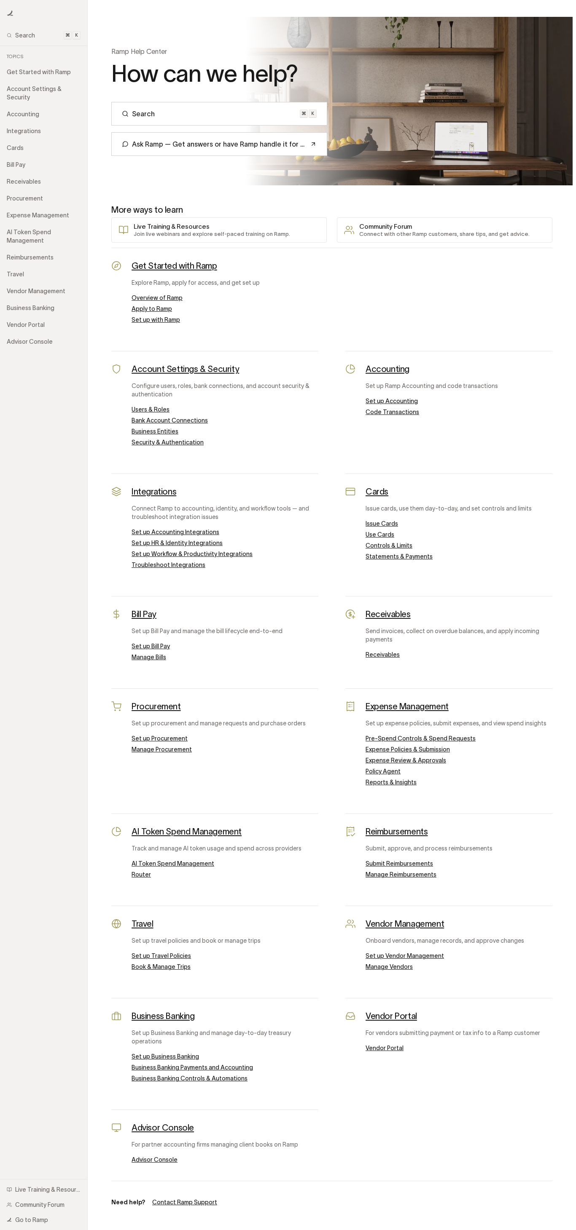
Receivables (388, 614)
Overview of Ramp (157, 297)
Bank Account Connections (170, 420)
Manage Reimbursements (401, 874)
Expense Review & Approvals (406, 760)
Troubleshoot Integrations (168, 565)
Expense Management (407, 706)
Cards (377, 491)
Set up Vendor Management (405, 955)
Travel (142, 923)
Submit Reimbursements (399, 863)
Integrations (154, 491)
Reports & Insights (391, 782)
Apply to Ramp (152, 308)
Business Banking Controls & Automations (190, 1078)
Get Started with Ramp (174, 265)
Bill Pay (144, 614)
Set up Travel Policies (161, 955)
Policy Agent (383, 771)
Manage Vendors (389, 966)
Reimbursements (397, 831)
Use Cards (380, 534)
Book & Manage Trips (161, 966)
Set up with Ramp (156, 319)
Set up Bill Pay (151, 646)
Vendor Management (405, 923)
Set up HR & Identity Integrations (177, 543)
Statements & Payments (399, 556)
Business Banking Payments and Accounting (192, 1067)
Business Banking (163, 1016)
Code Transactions (392, 412)
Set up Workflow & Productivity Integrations (192, 554)
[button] (10, 13)
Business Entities (155, 431)
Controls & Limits (389, 545)
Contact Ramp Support (184, 1202)
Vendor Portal (391, 1016)
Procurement (156, 706)
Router (141, 874)
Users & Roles (151, 409)
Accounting (387, 369)
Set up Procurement (160, 738)
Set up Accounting (392, 401)
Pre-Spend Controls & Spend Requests (421, 738)
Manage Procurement (162, 749)
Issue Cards (382, 523)
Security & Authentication (168, 442)
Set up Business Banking (165, 1056)
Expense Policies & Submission (408, 749)
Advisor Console (163, 1127)
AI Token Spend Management (187, 831)
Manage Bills (149, 657)
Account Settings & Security (185, 369)
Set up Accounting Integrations (175, 532)
